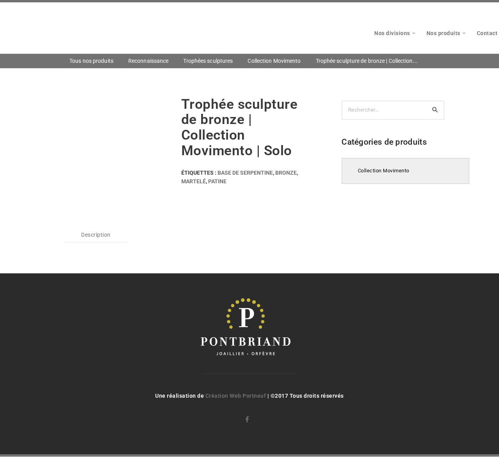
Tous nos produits (91, 61)
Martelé (193, 181)
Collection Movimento (274, 61)
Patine (217, 181)
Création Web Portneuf (236, 396)
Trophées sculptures (208, 61)
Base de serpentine (245, 173)
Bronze (286, 173)
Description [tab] (96, 235)
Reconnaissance (148, 61)
